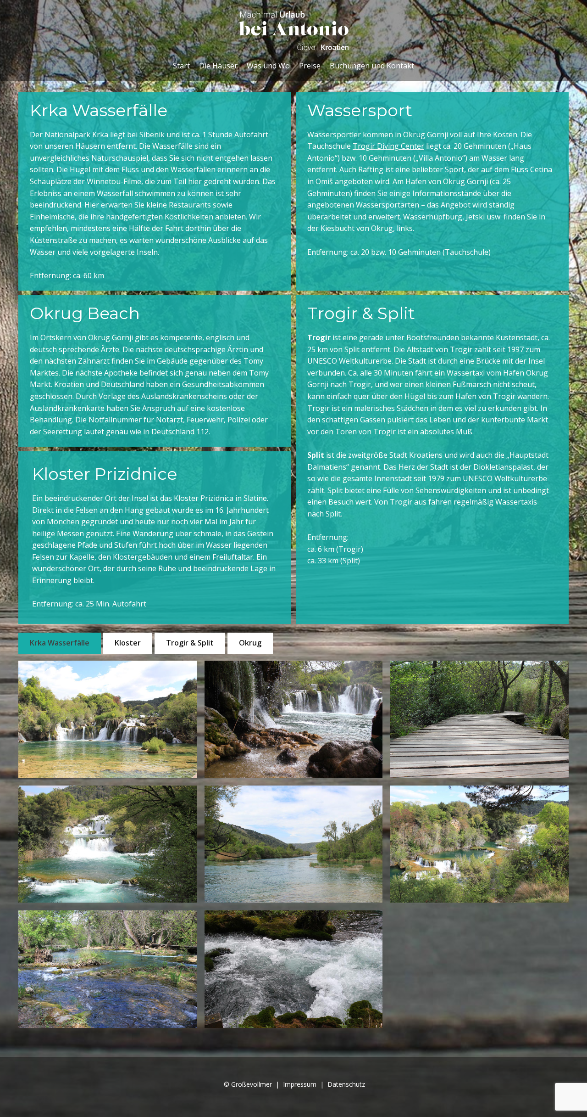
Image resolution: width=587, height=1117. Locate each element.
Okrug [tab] (250, 643)
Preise (310, 66)
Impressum (299, 1084)
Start (181, 66)
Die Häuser (218, 66)
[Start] (293, 31)
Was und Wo (268, 66)
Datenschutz (346, 1084)
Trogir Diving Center (388, 146)
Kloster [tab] (128, 643)
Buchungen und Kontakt (372, 66)
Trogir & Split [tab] (190, 643)
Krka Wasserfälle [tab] (59, 643)
